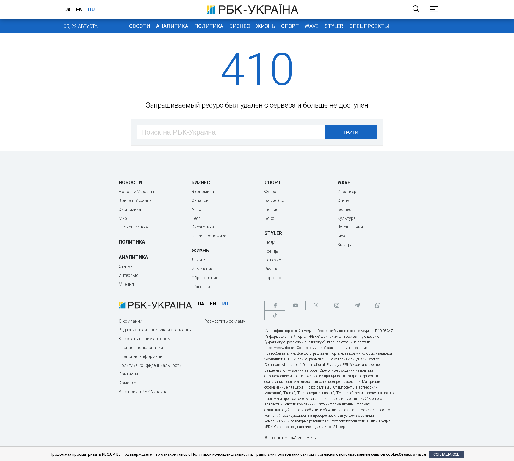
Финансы (200, 200)
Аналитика (172, 26)
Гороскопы (275, 277)
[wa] (377, 305)
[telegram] (357, 305)
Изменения (202, 268)
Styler (334, 26)
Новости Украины (136, 191)
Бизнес (239, 26)
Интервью (129, 275)
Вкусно (271, 268)
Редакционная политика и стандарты (155, 329)
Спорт (290, 26)
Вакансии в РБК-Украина (143, 391)
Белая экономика (209, 235)
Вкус (342, 235)
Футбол (271, 191)
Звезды (344, 244)
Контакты (128, 374)
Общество (202, 286)
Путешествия (350, 227)
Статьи (126, 266)
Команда (127, 383)
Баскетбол (275, 200)
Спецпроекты (369, 26)
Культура (346, 218)
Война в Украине (135, 200)
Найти (351, 132)
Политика (208, 26)
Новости (137, 26)
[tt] (274, 315)
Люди (269, 242)
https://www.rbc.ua (279, 348)
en (79, 9)
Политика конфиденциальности (150, 365)
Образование (205, 277)
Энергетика (203, 227)
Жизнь (265, 26)
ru (91, 9)
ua (67, 9)
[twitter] (315, 305)
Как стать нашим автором (145, 338)
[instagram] (336, 305)
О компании (130, 321)
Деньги (198, 260)
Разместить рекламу (224, 321)
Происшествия (133, 227)
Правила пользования (141, 347)
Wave (312, 26)
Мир (123, 218)
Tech (196, 218)
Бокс (269, 218)
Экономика (130, 209)
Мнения (126, 284)
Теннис (271, 209)
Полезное (273, 260)
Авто (196, 209)
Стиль (343, 200)
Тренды (271, 251)
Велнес (344, 209)
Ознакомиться (412, 454)
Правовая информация (142, 356)
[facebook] (274, 305)
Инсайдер (346, 191)
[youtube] (295, 305)
